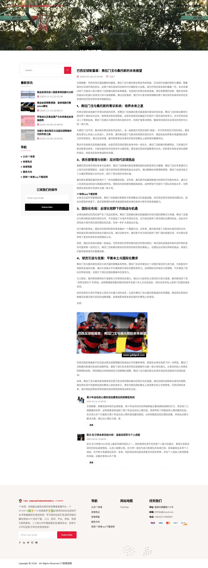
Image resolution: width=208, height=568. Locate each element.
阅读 (91, 425)
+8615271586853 (163, 517)
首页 (109, 6)
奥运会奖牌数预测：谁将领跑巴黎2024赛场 (54, 104)
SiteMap (124, 507)
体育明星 (151, 6)
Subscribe (47, 207)
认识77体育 (122, 6)
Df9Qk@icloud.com (164, 512)
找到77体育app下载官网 (188, 6)
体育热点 (138, 6)
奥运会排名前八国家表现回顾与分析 (55, 92)
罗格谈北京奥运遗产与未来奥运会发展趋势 (55, 118)
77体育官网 (66, 563)
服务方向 (165, 6)
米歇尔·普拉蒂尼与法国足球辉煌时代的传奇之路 (54, 132)
